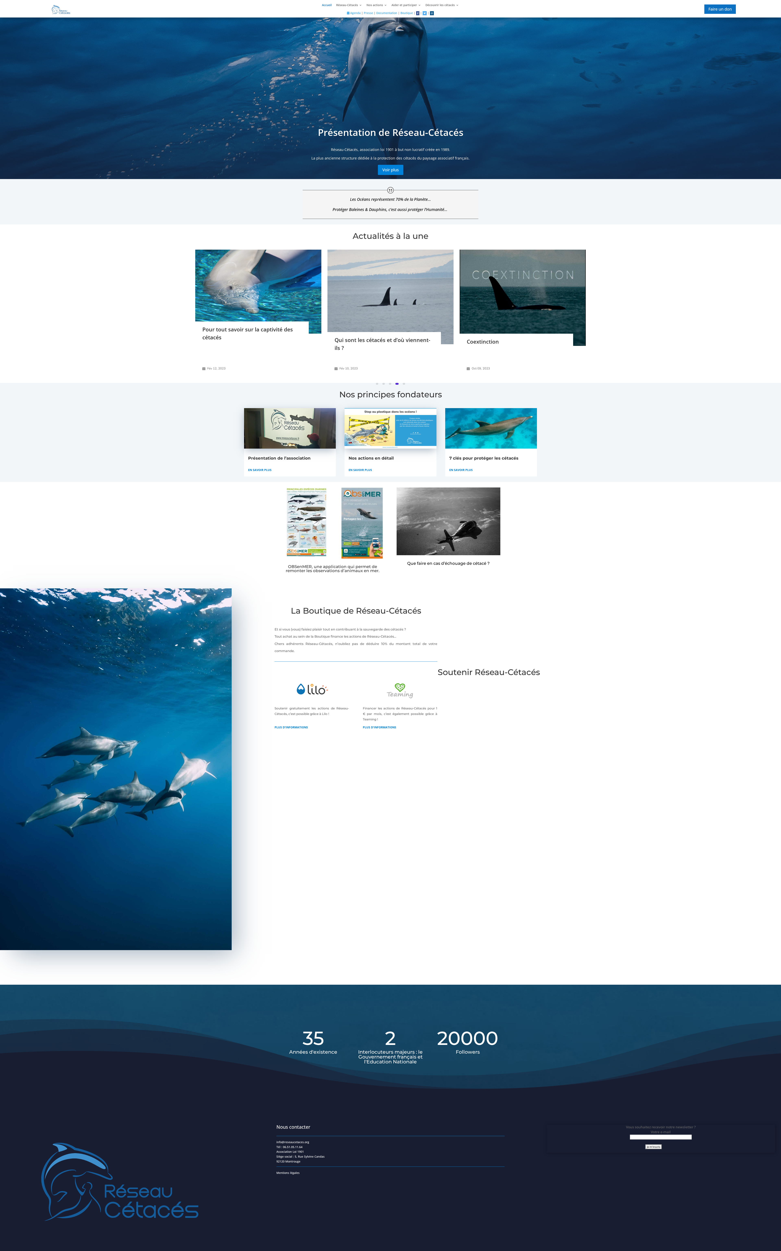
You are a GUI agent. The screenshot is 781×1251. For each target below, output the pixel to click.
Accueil (327, 5)
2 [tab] (384, 384)
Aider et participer (404, 5)
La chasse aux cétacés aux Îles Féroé (381, 325)
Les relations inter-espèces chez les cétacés (247, 350)
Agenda (355, 13)
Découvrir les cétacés (440, 5)
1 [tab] (377, 384)
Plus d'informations (291, 727)
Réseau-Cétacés (347, 5)
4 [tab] (397, 384)
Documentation (386, 13)
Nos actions (375, 5)
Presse (368, 13)
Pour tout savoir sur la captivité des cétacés (512, 333)
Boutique (406, 13)
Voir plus (390, 170)
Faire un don (720, 9)
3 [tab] (391, 384)
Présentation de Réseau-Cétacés (390, 132)
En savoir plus (260, 470)
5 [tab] (404, 384)
